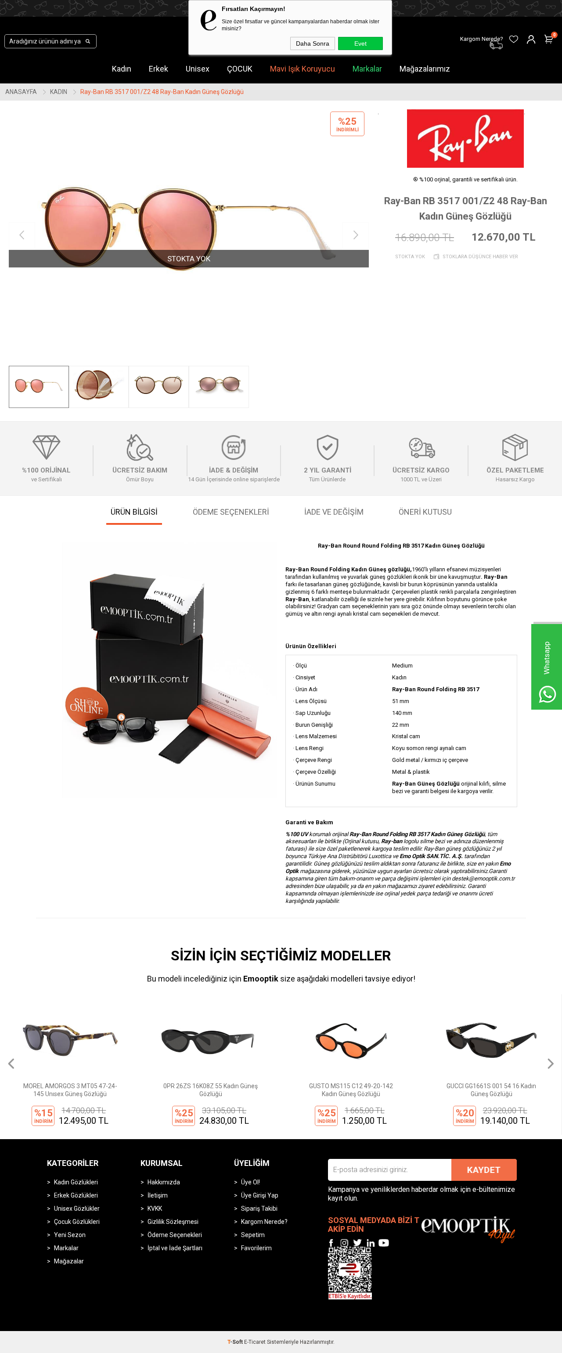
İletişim (158, 1195)
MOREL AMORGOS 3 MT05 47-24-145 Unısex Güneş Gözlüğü (70, 1089)
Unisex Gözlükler (77, 1208)
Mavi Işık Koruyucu (302, 68)
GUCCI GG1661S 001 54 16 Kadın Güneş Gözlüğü (491, 1089)
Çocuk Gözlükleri (77, 1221)
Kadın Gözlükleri (76, 1182)
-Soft (235, 1342)
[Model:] (465, 138)
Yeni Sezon (70, 1234)
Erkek (158, 68)
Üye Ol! (250, 1182)
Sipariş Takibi (259, 1208)
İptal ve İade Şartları (175, 1248)
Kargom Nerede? (264, 1221)
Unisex (197, 68)
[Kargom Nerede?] (434, 34)
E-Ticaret (255, 1342)
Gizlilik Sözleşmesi (173, 1221)
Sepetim (253, 1234)
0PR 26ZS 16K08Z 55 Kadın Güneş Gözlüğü (210, 1089)
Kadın (121, 68)
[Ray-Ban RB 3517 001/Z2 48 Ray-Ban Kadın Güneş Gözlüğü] (189, 235)
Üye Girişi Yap (259, 1195)
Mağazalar (69, 1261)
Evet (360, 43)
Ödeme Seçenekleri (175, 1234)
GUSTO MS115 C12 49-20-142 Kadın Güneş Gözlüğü (351, 1089)
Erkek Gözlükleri (76, 1195)
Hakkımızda (164, 1182)
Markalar (367, 68)
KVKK (155, 1208)
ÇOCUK (239, 68)
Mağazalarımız (425, 68)
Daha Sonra (312, 43)
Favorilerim (256, 1248)
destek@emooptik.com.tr (483, 878)
